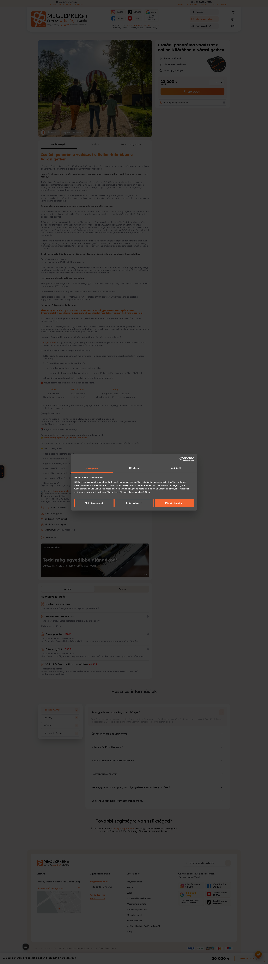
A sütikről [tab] (176, 468)
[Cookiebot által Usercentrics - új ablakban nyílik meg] (181, 459)
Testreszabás (132, 503)
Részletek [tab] (134, 468)
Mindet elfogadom (174, 503)
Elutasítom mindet (94, 503)
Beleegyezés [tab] (92, 468)
